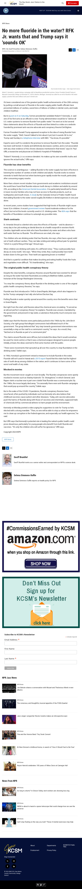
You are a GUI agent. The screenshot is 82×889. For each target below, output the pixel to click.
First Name (9, 649)
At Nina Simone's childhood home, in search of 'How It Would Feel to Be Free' (46, 747)
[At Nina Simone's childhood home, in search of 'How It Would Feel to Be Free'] (9, 750)
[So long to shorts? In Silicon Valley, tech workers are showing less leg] (9, 791)
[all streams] (79, 10)
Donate (73, 3)
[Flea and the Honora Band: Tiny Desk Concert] (9, 735)
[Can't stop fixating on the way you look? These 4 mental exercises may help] (9, 822)
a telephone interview (31, 138)
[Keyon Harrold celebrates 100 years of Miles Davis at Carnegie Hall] (9, 766)
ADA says (66, 211)
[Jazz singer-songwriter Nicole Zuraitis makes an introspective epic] (9, 719)
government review (36, 208)
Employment (35, 850)
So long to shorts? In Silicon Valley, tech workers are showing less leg (43, 791)
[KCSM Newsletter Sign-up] (41, 602)
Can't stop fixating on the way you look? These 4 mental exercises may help (45, 822)
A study (33, 195)
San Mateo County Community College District (12, 873)
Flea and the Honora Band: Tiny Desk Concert (34, 734)
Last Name (10, 658)
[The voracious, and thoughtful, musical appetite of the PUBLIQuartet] (9, 703)
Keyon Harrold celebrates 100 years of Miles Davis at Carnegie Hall (42, 766)
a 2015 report (39, 358)
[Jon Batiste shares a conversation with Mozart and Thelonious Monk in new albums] (9, 688)
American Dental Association (34, 189)
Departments (51, 845)
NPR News (6, 23)
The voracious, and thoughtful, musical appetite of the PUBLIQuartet (42, 703)
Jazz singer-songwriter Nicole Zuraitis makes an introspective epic (42, 716)
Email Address (12, 639)
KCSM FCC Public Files (69, 846)
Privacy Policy (51, 850)
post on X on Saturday (19, 116)
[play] (6, 10)
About (33, 845)
